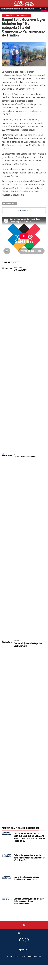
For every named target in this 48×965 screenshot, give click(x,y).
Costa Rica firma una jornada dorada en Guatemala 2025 (26, 878)
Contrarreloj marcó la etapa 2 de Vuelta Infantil (28, 644)
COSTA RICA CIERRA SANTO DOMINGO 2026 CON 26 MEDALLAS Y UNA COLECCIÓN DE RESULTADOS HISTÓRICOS (29, 837)
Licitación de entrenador (25, 456)
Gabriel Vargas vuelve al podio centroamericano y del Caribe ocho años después (29, 857)
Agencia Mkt (24, 949)
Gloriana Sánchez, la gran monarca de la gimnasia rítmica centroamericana (29, 901)
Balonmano (18, 267)
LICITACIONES (20, 270)
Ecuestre (17, 454)
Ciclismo (17, 641)
